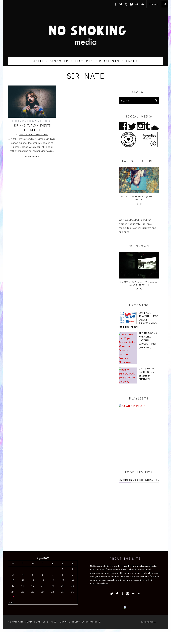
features (83, 61)
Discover (18, 121)
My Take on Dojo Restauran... (136, 479)
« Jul (11, 602)
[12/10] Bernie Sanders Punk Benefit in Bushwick (147, 374)
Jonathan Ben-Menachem (33, 134)
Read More (32, 156)
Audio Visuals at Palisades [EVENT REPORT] (138, 283)
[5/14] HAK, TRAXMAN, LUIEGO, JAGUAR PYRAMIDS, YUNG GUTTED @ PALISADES (139, 319)
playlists (109, 61)
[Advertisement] (139, 439)
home (38, 61)
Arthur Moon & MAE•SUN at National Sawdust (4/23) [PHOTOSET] (148, 340)
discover (59, 61)
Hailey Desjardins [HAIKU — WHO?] (139, 198)
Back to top (147, 622)
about (131, 61)
